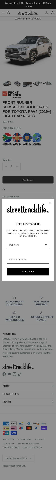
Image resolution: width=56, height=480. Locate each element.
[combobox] (28, 245)
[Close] (50, 203)
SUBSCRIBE (28, 271)
